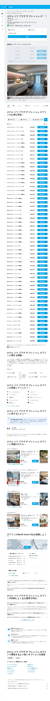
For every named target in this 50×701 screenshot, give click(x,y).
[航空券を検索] (2, 11)
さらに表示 (9, 365)
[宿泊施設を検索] (2, 13)
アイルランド (13, 11)
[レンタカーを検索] (2, 16)
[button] (2, 7)
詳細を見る (35, 461)
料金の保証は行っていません (39, 679)
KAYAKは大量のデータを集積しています (17, 686)
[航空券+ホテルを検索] (2, 19)
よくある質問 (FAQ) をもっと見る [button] (27, 620)
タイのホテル (10, 673)
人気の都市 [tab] (17, 658)
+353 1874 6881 (11, 23)
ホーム (8, 11)
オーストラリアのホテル (12, 664)
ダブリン (29, 11)
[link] (15, 464)
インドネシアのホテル (11, 666)
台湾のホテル (30, 664)
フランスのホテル (11, 670)
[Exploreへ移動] (2, 21)
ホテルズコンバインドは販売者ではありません (19, 683)
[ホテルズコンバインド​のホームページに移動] (9, 7)
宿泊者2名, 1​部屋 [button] (12, 33)
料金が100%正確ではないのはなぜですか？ (18, 688)
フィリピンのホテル (32, 670)
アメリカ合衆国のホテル (33, 668)
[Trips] (2, 25)
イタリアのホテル (31, 671)
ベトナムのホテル (11, 671)
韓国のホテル (10, 668)
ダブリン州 (22, 11)
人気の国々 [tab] (10, 658)
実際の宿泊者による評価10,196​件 (23, 25)
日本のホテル (30, 666)
